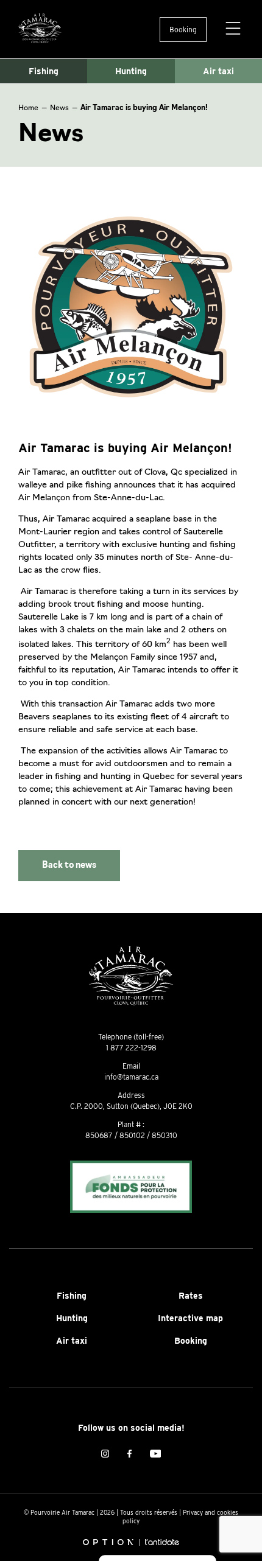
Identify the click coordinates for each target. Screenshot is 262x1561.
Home (28, 108)
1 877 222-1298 (131, 1047)
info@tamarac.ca (131, 1076)
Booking (183, 29)
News (59, 108)
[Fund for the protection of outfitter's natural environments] (131, 1188)
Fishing (43, 71)
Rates (191, 1296)
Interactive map (190, 1318)
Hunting (131, 71)
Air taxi (218, 71)
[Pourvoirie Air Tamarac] (40, 29)
